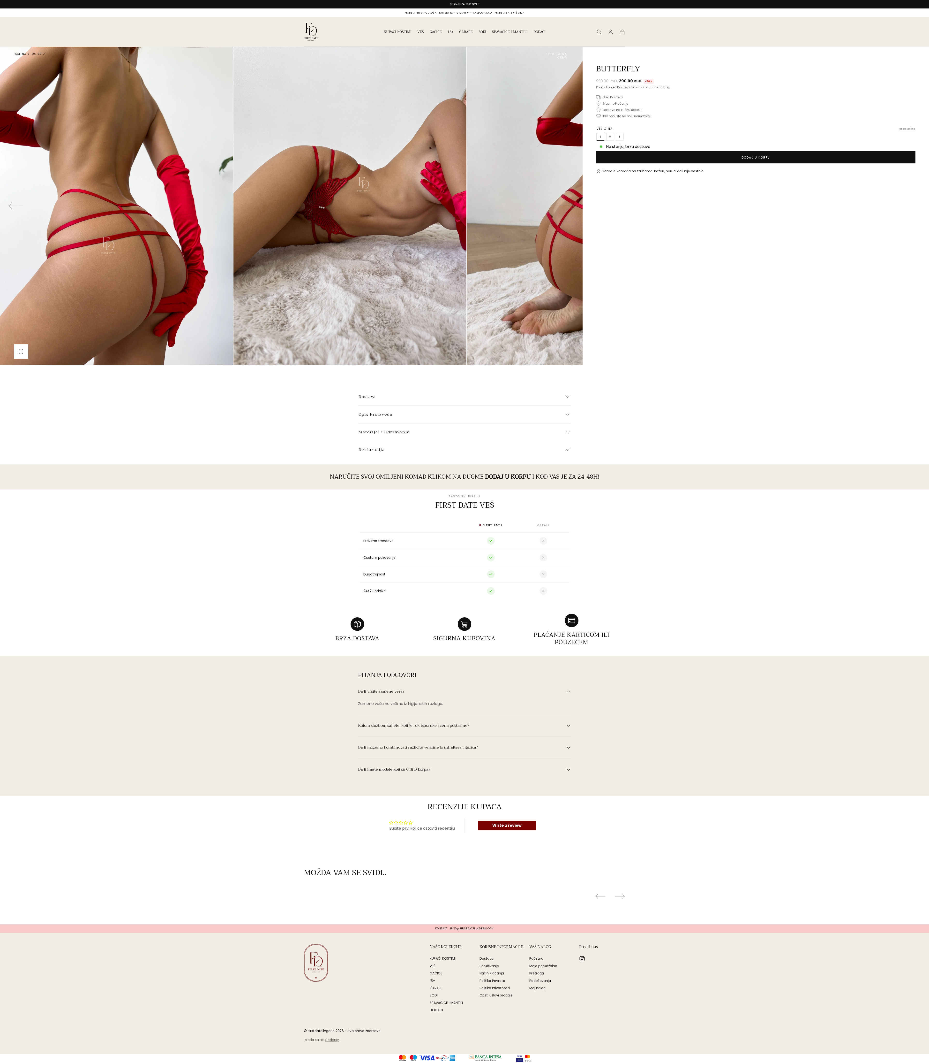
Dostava (623, 87)
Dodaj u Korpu (756, 157)
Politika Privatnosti (494, 988)
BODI (482, 32)
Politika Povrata (492, 980)
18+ (450, 32)
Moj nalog (537, 988)
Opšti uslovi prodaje (496, 995)
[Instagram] (582, 958)
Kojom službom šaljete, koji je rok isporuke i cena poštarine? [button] (413, 726)
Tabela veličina (907, 128)
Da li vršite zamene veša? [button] (381, 692)
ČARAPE (466, 32)
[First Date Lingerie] (316, 963)
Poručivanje (489, 966)
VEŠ (420, 32)
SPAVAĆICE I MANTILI (510, 32)
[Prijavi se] (611, 32)
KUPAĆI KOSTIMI (398, 32)
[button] (599, 32)
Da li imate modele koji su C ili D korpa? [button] (394, 769)
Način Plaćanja (491, 973)
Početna (20, 54)
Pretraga (536, 973)
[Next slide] (567, 206)
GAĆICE (436, 32)
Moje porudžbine (543, 966)
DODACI (539, 32)
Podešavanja (540, 980)
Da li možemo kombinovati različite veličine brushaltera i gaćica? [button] (418, 747)
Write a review (507, 825)
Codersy (332, 1039)
